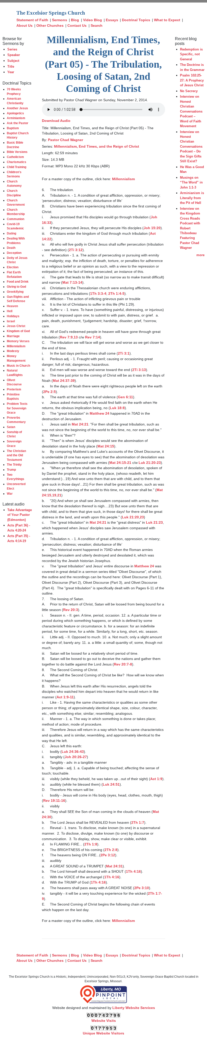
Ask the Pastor (17, 123)
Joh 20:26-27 (76, 757)
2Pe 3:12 (107, 855)
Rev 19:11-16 (54, 801)
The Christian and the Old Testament (16, 455)
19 (54, 495)
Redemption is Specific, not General (191, 54)
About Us (24, 25)
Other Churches (50, 25)
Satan (11, 427)
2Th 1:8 (90, 844)
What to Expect (167, 20)
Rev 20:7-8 (123, 664)
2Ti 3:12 (76, 250)
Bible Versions (17, 151)
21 (59, 495)
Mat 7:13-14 (72, 282)
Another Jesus (17, 108)
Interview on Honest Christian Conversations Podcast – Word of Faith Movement (191, 111)
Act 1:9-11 (65, 697)
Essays (112, 20)
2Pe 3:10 (141, 888)
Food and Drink (18, 281)
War (10, 493)
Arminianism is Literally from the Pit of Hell (192, 198)
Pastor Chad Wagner (65, 140)
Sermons (59, 20)
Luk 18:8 (117, 408)
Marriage (13, 336)
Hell (9, 311)
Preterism (14, 389)
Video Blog (92, 20)
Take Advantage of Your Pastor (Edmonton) (19, 515)
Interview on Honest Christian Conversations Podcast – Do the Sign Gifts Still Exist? (191, 146)
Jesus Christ (16, 326)
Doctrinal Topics (136, 20)
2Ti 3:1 (124, 353)
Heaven (12, 306)
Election (12, 267)
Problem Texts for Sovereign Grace (17, 408)
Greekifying (15, 291)
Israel (11, 321)
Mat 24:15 (105, 446)
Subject (13, 61)
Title (10, 66)
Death (11, 247)
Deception (14, 252)
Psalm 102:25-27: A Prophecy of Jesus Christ (192, 80)
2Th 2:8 (111, 850)
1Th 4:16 (133, 871)
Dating (11, 233)
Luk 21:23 (154, 522)
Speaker (13, 55)
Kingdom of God (18, 331)
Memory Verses (18, 341)
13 (76, 337)
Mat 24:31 (114, 866)
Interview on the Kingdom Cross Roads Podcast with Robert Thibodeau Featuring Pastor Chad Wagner (190, 228)
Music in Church (18, 365)
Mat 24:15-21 (120, 463)
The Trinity (14, 464)
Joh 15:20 (152, 228)
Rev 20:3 (70, 610)
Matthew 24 (99, 413)
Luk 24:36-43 (73, 752)
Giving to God (16, 286)
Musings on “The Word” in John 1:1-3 (191, 182)
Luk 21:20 (130, 517)
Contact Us (77, 25)
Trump (11, 469)
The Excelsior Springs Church (50, 13)
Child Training (16, 167)
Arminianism (16, 118)
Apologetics (15, 113)
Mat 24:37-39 (64, 381)
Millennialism (16, 346)
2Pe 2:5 (49, 392)
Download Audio (56, 121)
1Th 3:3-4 (98, 293)
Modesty (13, 351)
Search (96, 25)
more (200, 255)
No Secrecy (189, 91)
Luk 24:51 (111, 784)
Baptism (13, 128)
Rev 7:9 (66, 337)
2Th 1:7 (137, 822)
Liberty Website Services (133, 1008)
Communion (15, 219)
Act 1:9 (156, 779)
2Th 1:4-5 (116, 293)
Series (12, 49)
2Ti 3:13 (139, 370)
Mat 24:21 (80, 424)
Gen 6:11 (125, 397)
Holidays (13, 316)
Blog (75, 20)
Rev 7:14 (92, 337)
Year (10, 72)
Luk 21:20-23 (150, 463)
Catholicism (15, 156)
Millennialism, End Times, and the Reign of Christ (96, 146)
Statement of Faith (32, 20)
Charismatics (16, 162)
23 (142, 517)
